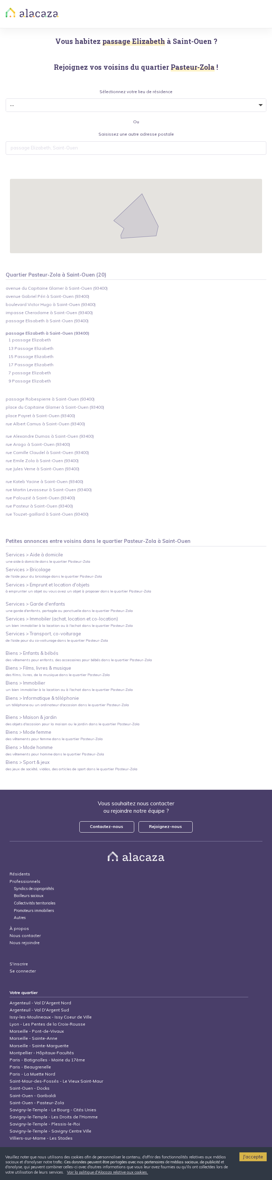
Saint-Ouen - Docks (30, 1088)
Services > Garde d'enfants (35, 604)
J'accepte (253, 1156)
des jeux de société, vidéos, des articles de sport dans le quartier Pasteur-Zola (71, 769)
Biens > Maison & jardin (31, 717)
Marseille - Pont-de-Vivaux (37, 1031)
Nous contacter (25, 935)
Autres (20, 917)
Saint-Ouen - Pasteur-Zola (37, 1102)
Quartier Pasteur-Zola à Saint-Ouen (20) (56, 275)
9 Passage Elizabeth (29, 381)
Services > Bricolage (28, 569)
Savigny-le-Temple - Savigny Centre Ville (50, 1131)
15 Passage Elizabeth (30, 356)
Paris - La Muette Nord (32, 1074)
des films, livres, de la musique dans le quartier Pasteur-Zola (58, 675)
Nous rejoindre (25, 942)
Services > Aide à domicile (34, 554)
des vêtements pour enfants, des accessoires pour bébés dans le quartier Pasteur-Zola (79, 660)
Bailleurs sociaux (29, 895)
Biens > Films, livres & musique (38, 668)
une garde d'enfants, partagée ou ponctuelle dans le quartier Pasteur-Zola (69, 610)
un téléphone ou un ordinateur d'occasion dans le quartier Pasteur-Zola (67, 705)
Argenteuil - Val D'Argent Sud (39, 1009)
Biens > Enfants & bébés (32, 653)
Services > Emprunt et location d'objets (48, 585)
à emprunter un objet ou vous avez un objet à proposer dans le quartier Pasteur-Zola (78, 591)
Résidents (20, 874)
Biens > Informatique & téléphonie (42, 698)
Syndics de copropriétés (34, 888)
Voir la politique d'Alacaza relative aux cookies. (107, 1172)
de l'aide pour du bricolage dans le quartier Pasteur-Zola (54, 576)
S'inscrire (19, 963)
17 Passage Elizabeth (30, 364)
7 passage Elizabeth (29, 372)
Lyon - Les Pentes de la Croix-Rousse (47, 1024)
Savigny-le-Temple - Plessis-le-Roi (45, 1124)
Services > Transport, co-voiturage (43, 633)
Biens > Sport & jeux (28, 762)
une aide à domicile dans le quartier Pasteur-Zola (48, 561)
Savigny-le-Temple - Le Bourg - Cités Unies (53, 1109)
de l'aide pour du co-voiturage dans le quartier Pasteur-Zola (57, 640)
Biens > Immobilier (25, 683)
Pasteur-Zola (140, 541)
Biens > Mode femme (28, 732)
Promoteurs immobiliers (34, 910)
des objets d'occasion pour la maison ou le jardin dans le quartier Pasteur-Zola (73, 724)
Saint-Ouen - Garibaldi (33, 1095)
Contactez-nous (106, 826)
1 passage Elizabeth (29, 339)
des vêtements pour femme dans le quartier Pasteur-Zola (54, 739)
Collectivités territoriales (34, 903)
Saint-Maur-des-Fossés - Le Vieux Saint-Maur (56, 1081)
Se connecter (23, 971)
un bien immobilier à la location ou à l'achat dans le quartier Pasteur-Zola (69, 625)
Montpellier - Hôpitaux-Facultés (42, 1052)
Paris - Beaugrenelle (30, 1067)
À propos (19, 928)
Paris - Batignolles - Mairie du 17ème (47, 1059)
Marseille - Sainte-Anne (33, 1038)
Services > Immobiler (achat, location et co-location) (62, 619)
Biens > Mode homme (29, 747)
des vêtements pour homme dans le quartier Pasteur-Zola (55, 754)
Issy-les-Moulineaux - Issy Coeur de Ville (51, 1017)
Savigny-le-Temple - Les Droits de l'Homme (54, 1116)
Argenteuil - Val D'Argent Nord (40, 1002)
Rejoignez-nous (165, 826)
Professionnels (25, 881)
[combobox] (136, 148)
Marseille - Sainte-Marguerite (39, 1045)
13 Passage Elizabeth (30, 348)
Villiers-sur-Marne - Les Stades (41, 1138)
